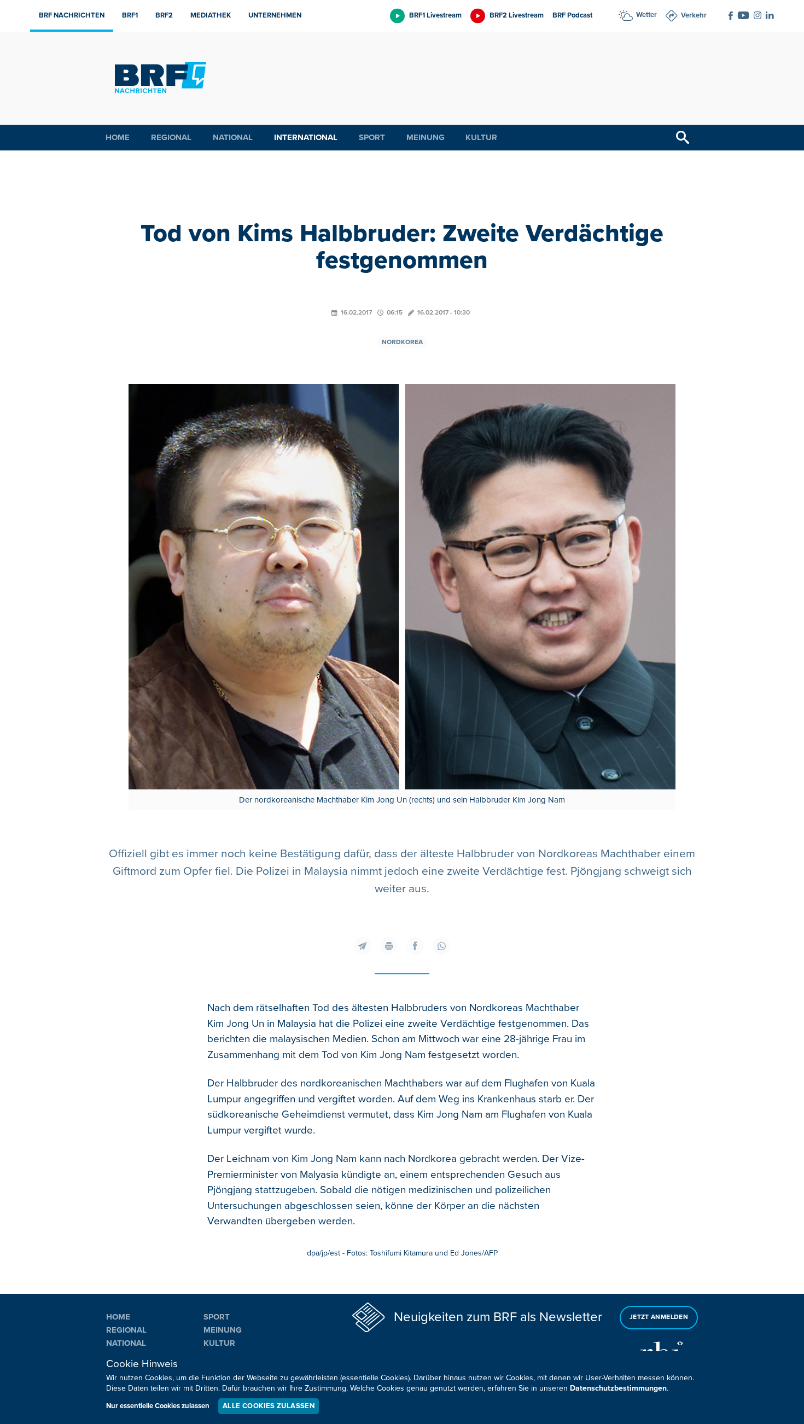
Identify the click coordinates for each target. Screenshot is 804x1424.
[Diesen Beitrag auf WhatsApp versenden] (441, 946)
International (305, 137)
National (233, 137)
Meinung (425, 137)
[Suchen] (682, 137)
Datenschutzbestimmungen (618, 1388)
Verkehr (694, 15)
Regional (171, 137)
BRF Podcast (572, 15)
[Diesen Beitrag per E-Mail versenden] (362, 946)
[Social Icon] (731, 15)
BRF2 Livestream (517, 15)
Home (118, 137)
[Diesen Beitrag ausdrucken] (389, 946)
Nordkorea (402, 342)
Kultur (481, 137)
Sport (372, 137)
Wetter (646, 14)
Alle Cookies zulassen (268, 1406)
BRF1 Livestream (435, 15)
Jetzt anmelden (659, 1317)
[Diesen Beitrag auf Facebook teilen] (415, 946)
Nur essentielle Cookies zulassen (157, 1406)
